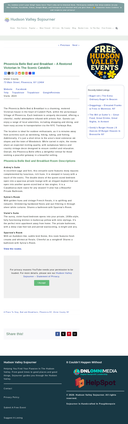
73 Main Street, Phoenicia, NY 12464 (24, 82)
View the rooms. (13, 249)
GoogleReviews (53, 93)
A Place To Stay (11, 312)
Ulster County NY (61, 312)
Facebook (22, 89)
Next (75, 45)
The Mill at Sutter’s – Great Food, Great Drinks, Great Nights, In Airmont (104, 118)
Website (9, 89)
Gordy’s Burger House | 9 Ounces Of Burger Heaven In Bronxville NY (105, 131)
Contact (8, 388)
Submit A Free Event (15, 407)
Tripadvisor (19, 93)
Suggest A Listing (13, 418)
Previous (65, 45)
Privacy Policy (11, 397)
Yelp (8, 93)
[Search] (117, 28)
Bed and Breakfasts (29, 312)
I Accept (42, 283)
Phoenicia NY (46, 312)
